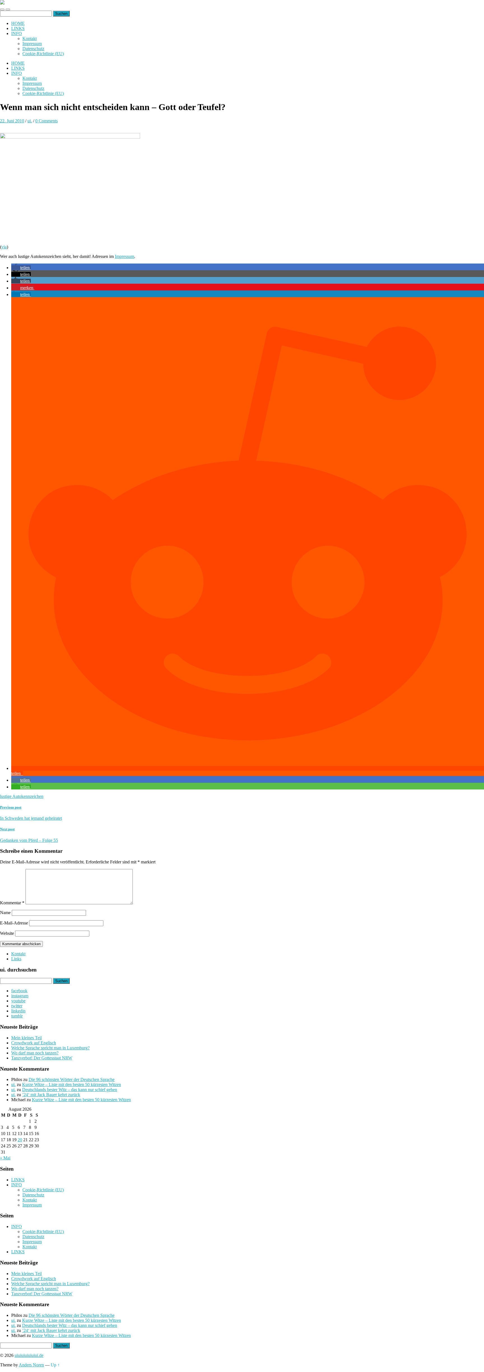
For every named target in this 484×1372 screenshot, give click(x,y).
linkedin (18, 1010)
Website (7, 933)
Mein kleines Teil (26, 1037)
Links (16, 958)
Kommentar (12, 902)
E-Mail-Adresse (14, 923)
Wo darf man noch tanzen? (35, 1052)
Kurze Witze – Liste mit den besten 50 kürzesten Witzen (71, 1084)
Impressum (32, 43)
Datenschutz (33, 48)
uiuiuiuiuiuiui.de (29, 1355)
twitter (16, 1005)
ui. (29, 120)
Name (5, 912)
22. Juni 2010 (12, 120)
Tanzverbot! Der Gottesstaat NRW (41, 1058)
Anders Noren (31, 1364)
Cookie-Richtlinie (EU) (43, 53)
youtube (18, 1000)
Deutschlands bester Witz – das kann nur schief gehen (69, 1089)
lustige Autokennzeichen (21, 796)
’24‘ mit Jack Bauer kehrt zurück (51, 1094)
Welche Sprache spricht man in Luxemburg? (50, 1047)
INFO (16, 33)
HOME (18, 23)
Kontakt (29, 38)
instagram (19, 995)
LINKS (18, 28)
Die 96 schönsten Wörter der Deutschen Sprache (72, 1079)
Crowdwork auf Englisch (33, 1042)
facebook (19, 990)
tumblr (17, 1016)
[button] (21, 267)
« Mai (5, 1158)
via (4, 246)
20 (20, 1139)
